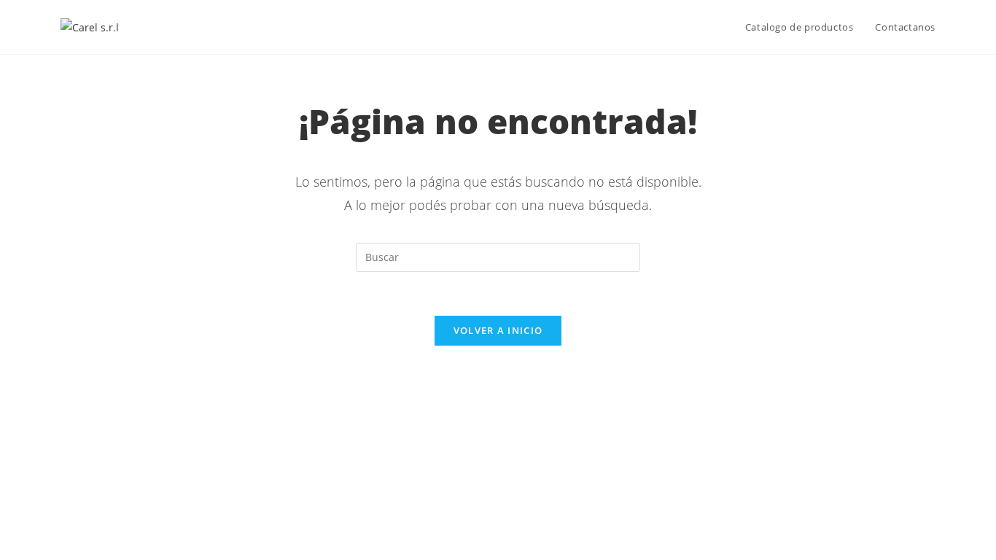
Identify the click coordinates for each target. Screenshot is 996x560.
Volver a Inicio (498, 330)
